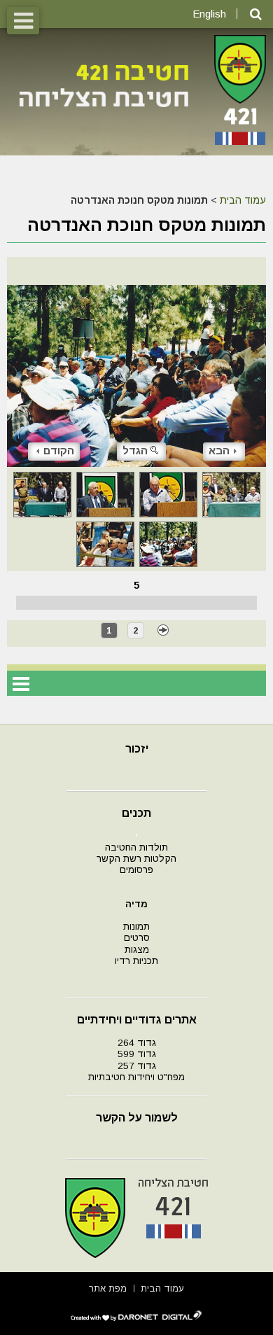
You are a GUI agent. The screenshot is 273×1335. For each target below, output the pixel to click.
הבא (219, 450)
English (209, 14)
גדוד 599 (137, 1054)
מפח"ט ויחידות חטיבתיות (136, 1077)
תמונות (136, 926)
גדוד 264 (137, 1042)
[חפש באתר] (256, 14)
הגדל (135, 450)
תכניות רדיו (136, 961)
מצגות (137, 949)
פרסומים (136, 870)
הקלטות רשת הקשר (136, 858)
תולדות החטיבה (136, 847)
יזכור (136, 749)
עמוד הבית (243, 200)
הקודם (58, 450)
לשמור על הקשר (137, 1118)
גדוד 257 (137, 1066)
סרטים (137, 937)
